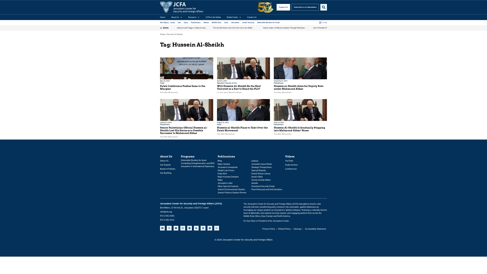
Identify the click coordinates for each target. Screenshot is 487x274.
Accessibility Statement (315, 229)
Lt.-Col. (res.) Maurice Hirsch (229, 92)
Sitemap (297, 229)
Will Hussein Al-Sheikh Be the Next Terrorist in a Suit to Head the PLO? (239, 87)
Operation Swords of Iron (227, 83)
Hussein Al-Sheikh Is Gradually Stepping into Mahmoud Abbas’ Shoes (299, 129)
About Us (175, 17)
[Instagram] (182, 228)
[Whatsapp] (216, 228)
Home (162, 17)
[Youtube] (176, 228)
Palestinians (278, 83)
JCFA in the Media (213, 17)
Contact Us (252, 17)
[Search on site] (323, 7)
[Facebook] (162, 228)
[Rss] (196, 228)
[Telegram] (189, 228)
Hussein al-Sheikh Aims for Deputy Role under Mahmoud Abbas (298, 87)
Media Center (232, 17)
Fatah (162, 83)
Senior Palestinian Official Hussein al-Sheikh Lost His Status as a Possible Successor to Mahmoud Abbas (183, 130)
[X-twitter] (169, 228)
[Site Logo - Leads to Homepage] (181, 7)
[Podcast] (203, 228)
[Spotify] (209, 228)
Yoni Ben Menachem (169, 92)
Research (192, 17)
